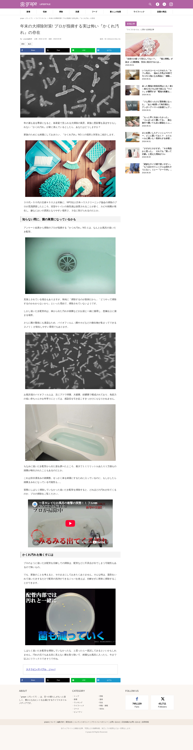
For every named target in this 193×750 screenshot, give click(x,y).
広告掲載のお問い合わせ (131, 722)
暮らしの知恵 (115, 12)
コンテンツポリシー (81, 722)
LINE (83, 50)
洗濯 (77, 12)
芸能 (101, 696)
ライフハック (139, 12)
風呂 (29, 44)
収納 (45, 12)
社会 (101, 702)
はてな (109, 50)
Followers (162, 705)
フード (94, 12)
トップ (76, 696)
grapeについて (50, 722)
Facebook (157, 4)
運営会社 (69, 722)
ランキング (78, 702)
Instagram (171, 4)
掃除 (61, 12)
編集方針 (60, 722)
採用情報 (145, 722)
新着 (28, 12)
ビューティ (78, 712)
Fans (137, 705)
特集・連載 (103, 706)
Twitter (164, 4)
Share (33, 50)
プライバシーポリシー (99, 722)
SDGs (101, 709)
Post (58, 50)
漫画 (101, 699)
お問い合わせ (115, 722)
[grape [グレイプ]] (30, 4)
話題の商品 (161, 12)
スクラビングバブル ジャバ (40, 669)
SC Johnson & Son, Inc (113, 39)
